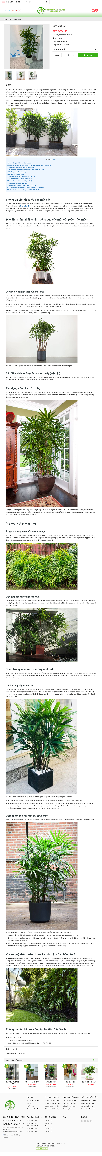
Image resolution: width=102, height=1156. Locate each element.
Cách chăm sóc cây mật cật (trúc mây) (23, 185)
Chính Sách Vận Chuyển (88, 1100)
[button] (51, 85)
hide (54, 159)
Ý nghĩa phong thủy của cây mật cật (22, 176)
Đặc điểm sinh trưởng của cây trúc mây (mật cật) (26, 169)
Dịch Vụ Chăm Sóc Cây (52, 1106)
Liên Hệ (29, 1103)
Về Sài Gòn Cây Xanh (33, 1100)
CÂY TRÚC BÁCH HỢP (32, 1082)
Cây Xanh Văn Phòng (69, 1100)
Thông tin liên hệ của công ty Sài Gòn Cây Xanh (23, 190)
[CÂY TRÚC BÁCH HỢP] (32, 1072)
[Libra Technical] (51, 10)
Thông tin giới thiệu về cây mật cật (19, 163)
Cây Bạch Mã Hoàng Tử (89, 1082)
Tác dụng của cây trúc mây (16, 172)
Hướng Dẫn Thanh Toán (88, 1109)
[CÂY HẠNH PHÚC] (51, 1072)
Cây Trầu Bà (48, 1120)
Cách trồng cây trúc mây (18, 183)
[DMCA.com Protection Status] (42, 1148)
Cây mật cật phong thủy (15, 174)
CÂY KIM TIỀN (70, 1082)
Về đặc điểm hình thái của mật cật (21, 167)
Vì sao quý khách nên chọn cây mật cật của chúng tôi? (25, 187)
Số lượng (55, 55)
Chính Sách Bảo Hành (87, 1103)
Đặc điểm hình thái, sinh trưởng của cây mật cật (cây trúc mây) (29, 165)
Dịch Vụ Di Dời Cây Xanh (52, 1103)
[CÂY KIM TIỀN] (70, 1072)
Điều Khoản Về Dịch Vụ (52, 1109)
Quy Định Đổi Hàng (87, 1106)
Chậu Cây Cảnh (68, 1109)
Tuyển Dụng (30, 1106)
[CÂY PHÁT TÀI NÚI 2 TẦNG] (12, 1072)
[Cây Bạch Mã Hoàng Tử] (89, 1072)
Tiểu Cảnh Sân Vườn (69, 1106)
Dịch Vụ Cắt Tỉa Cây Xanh (52, 1100)
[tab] (51, 85)
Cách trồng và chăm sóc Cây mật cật (19, 181)
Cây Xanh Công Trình (69, 1103)
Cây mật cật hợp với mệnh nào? (20, 178)
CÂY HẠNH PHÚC (51, 1082)
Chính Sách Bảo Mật (33, 1109)
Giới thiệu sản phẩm (59, 49)
